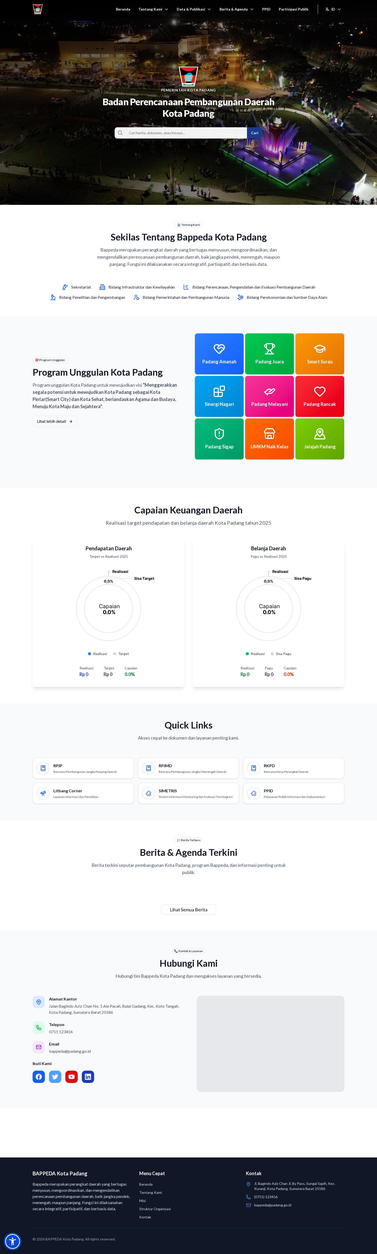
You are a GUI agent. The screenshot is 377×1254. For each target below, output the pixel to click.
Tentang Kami (150, 9)
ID (333, 9)
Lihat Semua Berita (188, 909)
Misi (142, 1200)
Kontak (145, 1217)
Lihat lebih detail (52, 421)
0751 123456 (61, 1031)
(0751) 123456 (265, 1197)
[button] (12, 1241)
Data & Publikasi (191, 9)
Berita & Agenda (234, 9)
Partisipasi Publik (294, 9)
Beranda (123, 9)
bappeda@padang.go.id (70, 1051)
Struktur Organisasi (155, 1209)
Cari (254, 133)
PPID (266, 9)
